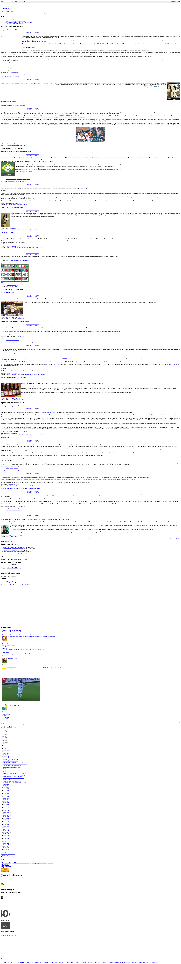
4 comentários (13, 101)
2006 (3, 852)
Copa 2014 (8, 179)
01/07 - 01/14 (6, 851)
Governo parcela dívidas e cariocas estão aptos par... (15, 775)
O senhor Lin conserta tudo (13, 705)
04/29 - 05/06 (6, 826)
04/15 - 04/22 (6, 829)
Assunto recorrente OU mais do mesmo (12, 207)
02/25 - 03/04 (6, 840)
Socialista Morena (6, 643)
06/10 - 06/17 (6, 816)
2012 (3, 736)
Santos (16, 103)
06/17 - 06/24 (6, 815)
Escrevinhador (5, 717)
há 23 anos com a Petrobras (52, 364)
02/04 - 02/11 (6, 844)
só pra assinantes (82, 188)
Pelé (13, 103)
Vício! (2, 250)
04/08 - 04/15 (6, 830)
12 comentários (13, 433)
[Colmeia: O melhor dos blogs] (12, 875)
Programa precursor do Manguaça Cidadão (13, 105)
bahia (7, 318)
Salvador (23, 399)
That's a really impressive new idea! (11, 550)
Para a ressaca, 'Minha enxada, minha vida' (15, 21)
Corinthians (19, 247)
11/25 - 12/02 (6, 753)
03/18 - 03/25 (6, 835)
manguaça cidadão (14, 145)
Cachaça (8, 145)
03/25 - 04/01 (6, 833)
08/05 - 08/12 (6, 804)
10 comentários (14, 72)
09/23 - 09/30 (6, 793)
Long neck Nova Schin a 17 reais (10, 30)
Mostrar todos (178, 722)
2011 (3, 737)
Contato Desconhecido (7, 714)
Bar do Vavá (13, 318)
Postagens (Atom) (9, 541)
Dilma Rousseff (93, 962)
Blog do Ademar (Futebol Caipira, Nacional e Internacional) (16, 634)
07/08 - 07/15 (6, 810)
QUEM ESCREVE (24, 13)
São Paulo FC (37, 962)
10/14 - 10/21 (6, 788)
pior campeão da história (36, 434)
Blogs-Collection (7, 867)
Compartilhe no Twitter (32, 32)
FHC (124, 962)
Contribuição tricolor (7, 232)
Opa (24, 74)
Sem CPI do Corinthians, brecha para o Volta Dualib (16, 151)
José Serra (54, 962)
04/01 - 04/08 (6, 832)
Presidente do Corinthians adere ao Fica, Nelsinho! (15, 321)
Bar (9, 318)
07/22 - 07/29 (6, 807)
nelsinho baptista (15, 340)
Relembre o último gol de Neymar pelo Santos (51, 667)
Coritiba (7, 536)
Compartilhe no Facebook (33, 33)
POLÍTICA (7, 13)
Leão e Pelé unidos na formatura (10, 76)
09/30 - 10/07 (6, 792)
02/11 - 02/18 (6, 843)
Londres (18, 74)
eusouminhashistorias (7, 657)
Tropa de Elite (15, 204)
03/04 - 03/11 (6, 838)
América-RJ (8, 374)
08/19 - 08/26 (6, 801)
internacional (110, 962)
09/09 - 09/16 (6, 796)
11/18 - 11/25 (6, 754)
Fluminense (32, 374)
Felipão (115, 962)
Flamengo (27, 374)
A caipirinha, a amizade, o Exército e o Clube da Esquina (19, 22)
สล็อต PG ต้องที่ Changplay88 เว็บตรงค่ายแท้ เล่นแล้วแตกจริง (16, 654)
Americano (14, 374)
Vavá (22, 318)
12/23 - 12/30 (6, 747)
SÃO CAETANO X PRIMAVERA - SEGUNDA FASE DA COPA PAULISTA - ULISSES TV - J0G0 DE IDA (31, 636)
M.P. (30, 229)
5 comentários (15, 203)
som (106, 962)
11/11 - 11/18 (6, 756)
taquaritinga (34, 229)
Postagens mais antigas (175, 538)
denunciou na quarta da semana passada (28, 169)
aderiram (65, 358)
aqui (32, 171)
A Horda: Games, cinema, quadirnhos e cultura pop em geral (16, 713)
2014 (3, 733)
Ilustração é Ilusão (6, 704)
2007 (3, 743)
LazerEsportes (5, 652)
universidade (21, 103)
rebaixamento (35, 247)
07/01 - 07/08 (6, 812)
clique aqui (22, 336)
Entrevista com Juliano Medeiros (9, 645)
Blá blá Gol (4, 648)
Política (28, 179)
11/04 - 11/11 (6, 757)
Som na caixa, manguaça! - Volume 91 (14, 23)
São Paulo (41, 247)
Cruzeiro (82, 962)
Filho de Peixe (5, 666)
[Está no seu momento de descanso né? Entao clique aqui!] (14, 724)
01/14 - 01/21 (6, 849)
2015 (3, 731)
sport (47, 434)
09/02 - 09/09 (6, 798)
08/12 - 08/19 (6, 802)
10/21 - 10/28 (6, 787)
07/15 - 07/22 (6, 809)
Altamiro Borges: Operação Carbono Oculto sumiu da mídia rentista (17, 631)
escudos (7, 286)
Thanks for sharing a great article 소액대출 (13, 553)
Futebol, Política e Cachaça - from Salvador (13, 377)
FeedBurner (16, 568)
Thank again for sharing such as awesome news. (14, 551)
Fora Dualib (19, 179)
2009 (3, 740)
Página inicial (91, 538)
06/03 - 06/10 (6, 818)
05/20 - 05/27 (6, 821)
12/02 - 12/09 (6, 751)
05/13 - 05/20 (6, 823)
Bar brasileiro (9, 74)
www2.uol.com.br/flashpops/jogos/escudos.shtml (18, 260)
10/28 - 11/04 (6, 785)
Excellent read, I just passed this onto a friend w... (14, 548)
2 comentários (14, 177)
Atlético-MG (61, 962)
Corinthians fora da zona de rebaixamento (13, 470)
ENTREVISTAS (18, 13)
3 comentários (13, 143)
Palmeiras (29, 247)
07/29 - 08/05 (6, 806)
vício (16, 286)
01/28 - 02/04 (6, 846)
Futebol (7, 103)
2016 (3, 730)
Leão (11, 103)
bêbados (144, 962)
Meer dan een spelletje (12, 658)
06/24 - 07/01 (6, 813)
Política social (22, 145)
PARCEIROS (35, 13)
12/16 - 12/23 (6, 748)
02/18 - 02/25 (6, 841)
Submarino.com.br (5, 855)
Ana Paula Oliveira (10, 229)
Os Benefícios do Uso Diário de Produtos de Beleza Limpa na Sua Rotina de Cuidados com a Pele (23, 649)
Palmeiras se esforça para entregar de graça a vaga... (15, 782)
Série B (15, 536)
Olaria (41, 374)
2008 (3, 742)
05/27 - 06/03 (6, 820)
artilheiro (8, 485)
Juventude (24, 247)
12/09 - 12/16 (6, 750)
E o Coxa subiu (5, 513)
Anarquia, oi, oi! (10, 19)
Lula (71, 962)
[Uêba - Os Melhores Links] (5, 871)
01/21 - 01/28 (6, 847)
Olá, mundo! (5, 718)
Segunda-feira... (5, 437)
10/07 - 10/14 (6, 790)
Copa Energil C (20, 229)
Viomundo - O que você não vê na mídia (11, 630)
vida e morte (32, 74)
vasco (44, 374)
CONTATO (31, 13)
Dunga (103, 962)
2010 (3, 739)
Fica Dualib (13, 179)
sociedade (16, 468)
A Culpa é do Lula (129, 962)
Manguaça (77, 962)
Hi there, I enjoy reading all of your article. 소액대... (15, 547)
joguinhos (12, 286)
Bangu (18, 374)
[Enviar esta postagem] (19, 72)
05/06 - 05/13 (6, 824)
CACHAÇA (12, 13)
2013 (3, 734)
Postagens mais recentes (6, 538)
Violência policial (23, 204)
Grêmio (85, 962)
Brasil (73, 962)
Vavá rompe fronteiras (7, 292)
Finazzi (17, 485)
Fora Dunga (120, 962)
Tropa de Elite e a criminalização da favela (13, 181)
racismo (11, 468)
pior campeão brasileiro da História (47, 412)
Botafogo (23, 374)
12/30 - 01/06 (6, 745)
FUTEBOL (3, 13)
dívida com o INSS (173, 364)
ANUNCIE (41, 13)
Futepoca (5, 8)
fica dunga (156, 962)
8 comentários (13, 246)
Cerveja (14, 74)
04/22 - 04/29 (6, 827)
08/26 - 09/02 (6, 799)
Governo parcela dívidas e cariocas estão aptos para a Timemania (20, 342)
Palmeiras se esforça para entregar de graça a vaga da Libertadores (20, 488)
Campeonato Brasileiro (11, 247)
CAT (16, 229)
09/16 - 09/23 (6, 795)
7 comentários (13, 466)
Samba (27, 74)
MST (22, 74)
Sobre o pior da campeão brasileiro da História (14, 406)
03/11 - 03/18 (6, 837)
